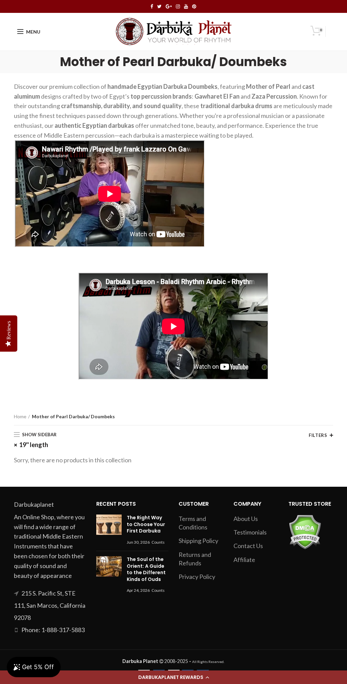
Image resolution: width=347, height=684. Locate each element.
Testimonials (250, 532)
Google (169, 6)
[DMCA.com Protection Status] (304, 531)
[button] (173, 677)
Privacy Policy (197, 576)
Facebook (151, 6)
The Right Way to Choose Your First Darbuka (146, 524)
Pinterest (194, 6)
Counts (158, 542)
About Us (245, 518)
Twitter (159, 6)
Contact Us (248, 545)
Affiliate (244, 559)
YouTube (186, 6)
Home (20, 416)
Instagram (178, 6)
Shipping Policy (198, 540)
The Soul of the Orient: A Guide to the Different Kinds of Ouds (146, 569)
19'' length (33, 444)
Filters (318, 435)
